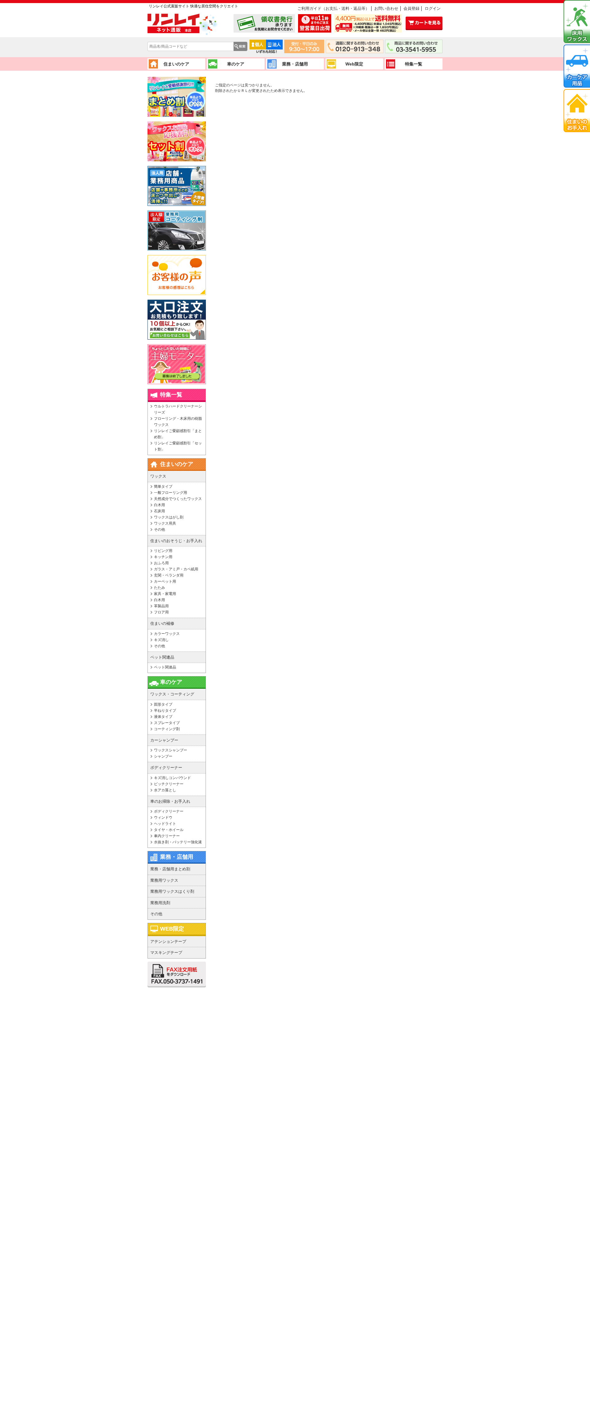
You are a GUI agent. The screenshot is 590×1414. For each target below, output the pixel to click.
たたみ (159, 587)
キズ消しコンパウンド (172, 778)
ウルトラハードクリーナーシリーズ (178, 409)
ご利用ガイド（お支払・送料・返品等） (333, 8)
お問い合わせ (386, 8)
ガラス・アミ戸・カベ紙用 (176, 569)
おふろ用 (161, 563)
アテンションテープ (168, 941)
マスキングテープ (166, 952)
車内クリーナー (167, 836)
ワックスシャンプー (170, 750)
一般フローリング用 (170, 492)
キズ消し (161, 640)
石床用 (159, 511)
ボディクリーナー (168, 811)
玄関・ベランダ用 (168, 575)
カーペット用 (165, 581)
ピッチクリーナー (168, 784)
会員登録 (411, 8)
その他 (159, 529)
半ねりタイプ (165, 710)
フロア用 (161, 612)
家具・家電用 (165, 594)
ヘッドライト (165, 823)
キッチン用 (163, 557)
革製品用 (161, 606)
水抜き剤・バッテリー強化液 (178, 842)
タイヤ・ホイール (168, 830)
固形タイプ (163, 704)
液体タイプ (163, 717)
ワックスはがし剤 (168, 517)
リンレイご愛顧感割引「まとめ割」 (178, 434)
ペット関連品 (165, 667)
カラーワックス (167, 634)
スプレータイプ (167, 723)
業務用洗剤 (160, 902)
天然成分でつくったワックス (178, 499)
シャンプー (163, 756)
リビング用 (163, 551)
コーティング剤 (167, 729)
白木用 (159, 505)
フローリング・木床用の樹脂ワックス (178, 421)
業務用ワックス (164, 880)
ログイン (433, 8)
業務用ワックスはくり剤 (172, 891)
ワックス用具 (165, 523)
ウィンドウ (163, 817)
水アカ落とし (165, 790)
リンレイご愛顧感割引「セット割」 (178, 446)
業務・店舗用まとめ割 (170, 869)
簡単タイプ (163, 486)
